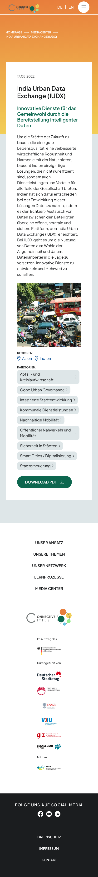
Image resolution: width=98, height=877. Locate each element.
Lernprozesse (49, 576)
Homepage (14, 32)
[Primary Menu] (83, 7)
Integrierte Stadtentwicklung (46, 399)
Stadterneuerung (35, 465)
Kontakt (49, 860)
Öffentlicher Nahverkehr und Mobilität (45, 432)
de (60, 7)
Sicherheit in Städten (38, 445)
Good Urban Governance (42, 389)
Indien (45, 358)
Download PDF (41, 481)
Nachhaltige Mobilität (39, 419)
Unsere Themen (49, 554)
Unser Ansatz (49, 542)
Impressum (49, 848)
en (71, 7)
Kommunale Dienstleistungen (46, 409)
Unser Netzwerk (49, 565)
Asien (27, 358)
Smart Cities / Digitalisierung (45, 455)
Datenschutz (49, 837)
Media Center (41, 32)
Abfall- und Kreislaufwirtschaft (37, 377)
